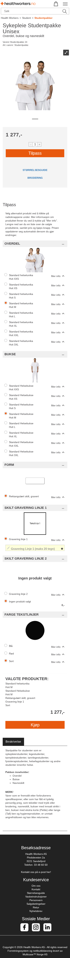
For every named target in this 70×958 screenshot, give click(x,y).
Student (26, 17)
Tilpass (35, 153)
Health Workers (9, 17)
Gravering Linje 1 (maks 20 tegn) (24, 544)
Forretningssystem (18, 950)
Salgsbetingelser (36, 903)
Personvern (36, 900)
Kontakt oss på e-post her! (36, 872)
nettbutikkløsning (42, 950)
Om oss (36, 885)
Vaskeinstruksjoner (36, 896)
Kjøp (35, 724)
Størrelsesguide (36, 893)
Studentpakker (43, 17)
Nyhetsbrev (35, 911)
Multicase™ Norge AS (35, 954)
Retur (36, 907)
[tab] (13, 742)
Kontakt (36, 889)
